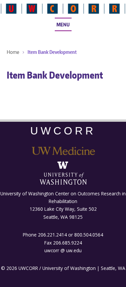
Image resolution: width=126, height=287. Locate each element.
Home (13, 52)
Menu (63, 24)
